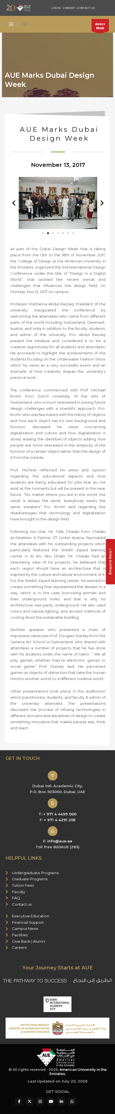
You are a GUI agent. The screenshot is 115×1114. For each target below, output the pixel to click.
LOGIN (56, 8)
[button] (25, 24)
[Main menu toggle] (11, 24)
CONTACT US (86, 8)
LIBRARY (69, 8)
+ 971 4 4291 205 (59, 820)
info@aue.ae (59, 841)
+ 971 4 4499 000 (59, 814)
